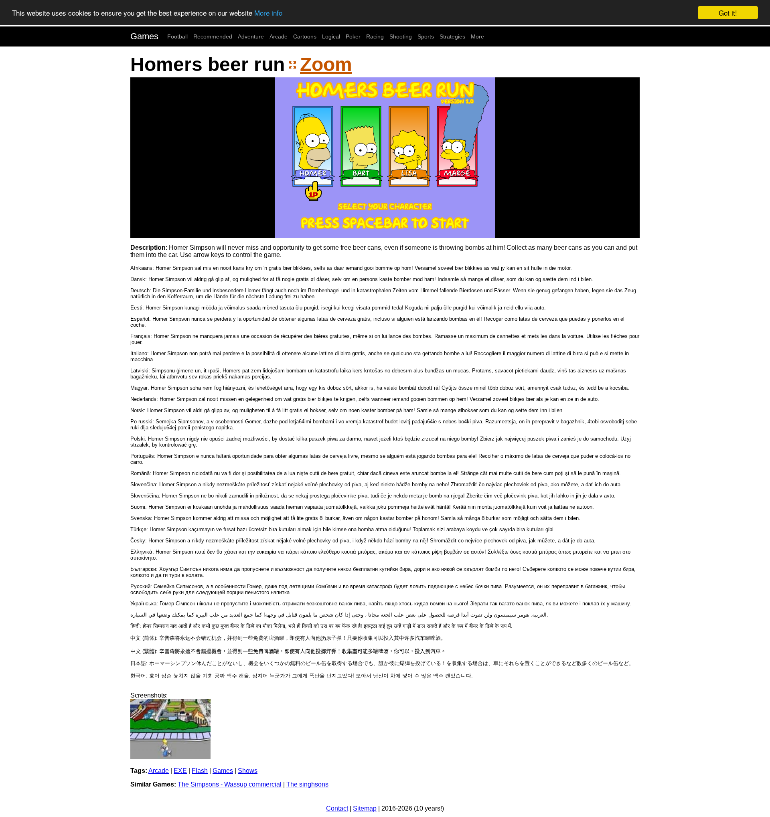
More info (268, 13)
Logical (331, 36)
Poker (353, 36)
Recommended (212, 36)
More (477, 36)
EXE (180, 770)
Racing (375, 36)
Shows (247, 770)
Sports (425, 36)
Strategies (452, 36)
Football (177, 36)
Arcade (279, 36)
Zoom (326, 64)
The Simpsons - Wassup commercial (230, 784)
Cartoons (304, 36)
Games (144, 36)
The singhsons (307, 784)
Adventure (251, 36)
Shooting (400, 36)
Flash (200, 770)
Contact (337, 808)
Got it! (728, 13)
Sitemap (365, 808)
